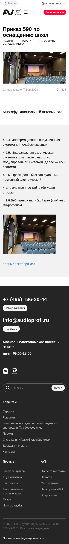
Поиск (58, 388)
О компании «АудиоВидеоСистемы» (27, 439)
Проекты (8, 433)
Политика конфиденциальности (23, 538)
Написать (11, 329)
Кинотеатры (11, 483)
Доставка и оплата (15, 445)
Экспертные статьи (53, 471)
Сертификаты (50, 483)
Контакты (9, 451)
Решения (9, 417)
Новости (46, 477)
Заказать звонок (55, 12)
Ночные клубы (12, 505)
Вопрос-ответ (50, 495)
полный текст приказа (19, 264)
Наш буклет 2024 (52, 489)
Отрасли (8, 411)
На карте (8, 346)
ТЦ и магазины (12, 477)
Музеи (7, 499)
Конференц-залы (14, 471)
